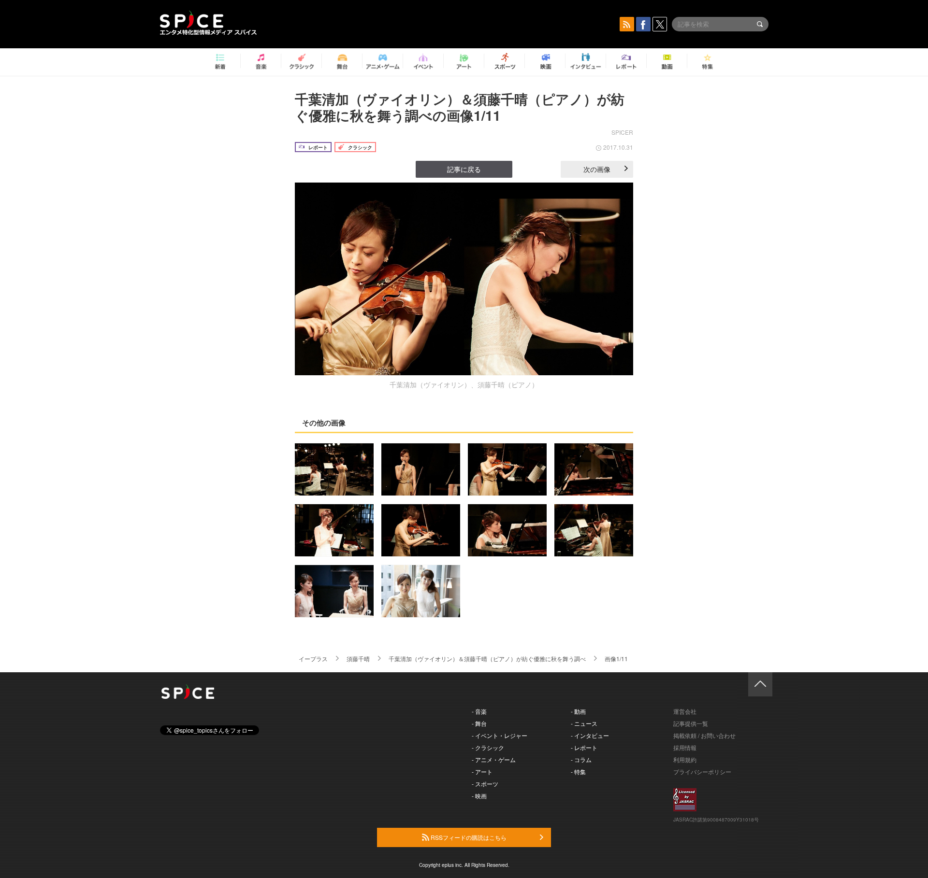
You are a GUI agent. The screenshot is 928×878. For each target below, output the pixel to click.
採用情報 (684, 747)
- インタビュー (590, 735)
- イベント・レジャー (499, 735)
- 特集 (578, 771)
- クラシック (488, 747)
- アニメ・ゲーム (494, 759)
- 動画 (578, 711)
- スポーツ (485, 783)
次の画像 (596, 169)
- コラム (581, 759)
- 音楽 (479, 711)
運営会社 (684, 711)
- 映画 (479, 796)
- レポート (584, 747)
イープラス (313, 658)
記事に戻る (464, 169)
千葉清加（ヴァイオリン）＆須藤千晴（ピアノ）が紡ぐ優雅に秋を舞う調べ (487, 658)
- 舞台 (479, 723)
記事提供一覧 (690, 723)
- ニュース (584, 723)
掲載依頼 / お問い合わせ (704, 735)
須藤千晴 (358, 658)
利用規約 (684, 759)
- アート (482, 771)
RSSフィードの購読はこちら (468, 837)
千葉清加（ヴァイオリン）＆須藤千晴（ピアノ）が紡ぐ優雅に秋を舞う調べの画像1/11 (459, 107)
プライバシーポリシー (702, 771)
